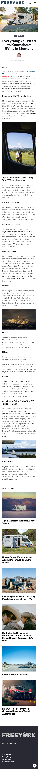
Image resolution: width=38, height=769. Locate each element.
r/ (15, 35)
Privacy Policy (6, 757)
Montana (5, 76)
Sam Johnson (21, 60)
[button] (30, 3)
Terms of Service (7, 759)
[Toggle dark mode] (35, 766)
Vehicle (20, 35)
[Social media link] (3, 743)
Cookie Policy (6, 754)
